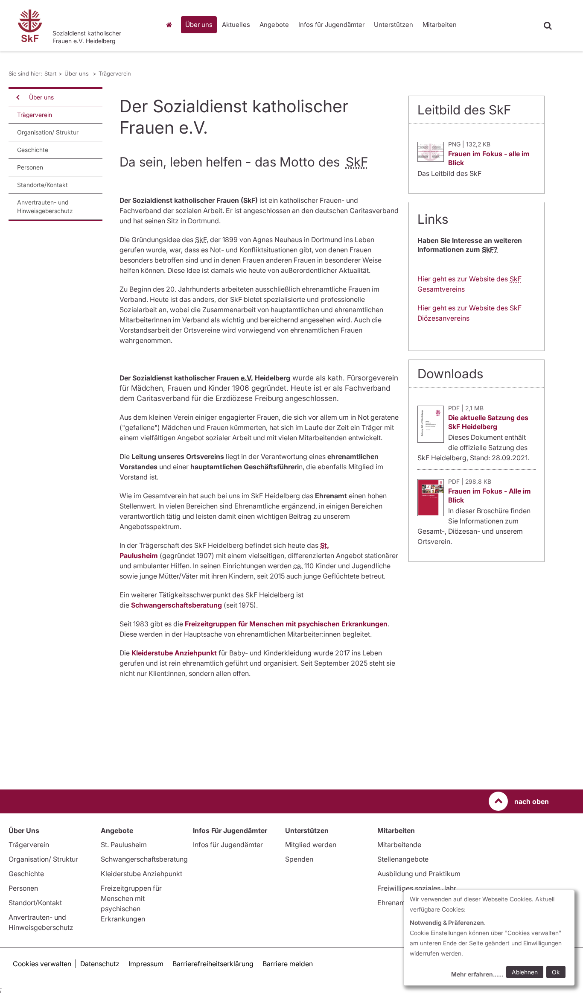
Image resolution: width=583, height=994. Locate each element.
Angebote (274, 24)
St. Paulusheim (124, 844)
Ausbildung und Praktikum (419, 873)
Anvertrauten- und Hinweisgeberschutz (45, 206)
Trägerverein (115, 73)
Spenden (299, 859)
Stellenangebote (403, 859)
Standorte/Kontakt (42, 184)
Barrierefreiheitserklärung (213, 963)
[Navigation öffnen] (17, 97)
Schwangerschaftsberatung (176, 605)
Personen (30, 167)
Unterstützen (393, 24)
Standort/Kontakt (35, 902)
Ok (556, 972)
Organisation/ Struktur (48, 132)
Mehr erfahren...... (477, 974)
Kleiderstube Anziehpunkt (141, 873)
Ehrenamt (392, 902)
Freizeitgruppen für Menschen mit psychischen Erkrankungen (286, 624)
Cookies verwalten (42, 963)
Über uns (199, 24)
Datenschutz (100, 963)
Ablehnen (525, 972)
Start (170, 24)
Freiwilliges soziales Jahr (416, 888)
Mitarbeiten (440, 24)
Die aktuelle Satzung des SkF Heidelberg (488, 422)
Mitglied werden (310, 844)
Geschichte (32, 149)
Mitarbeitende (399, 844)
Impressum (145, 963)
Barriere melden (287, 963)
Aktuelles (236, 24)
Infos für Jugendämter (331, 24)
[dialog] (489, 937)
